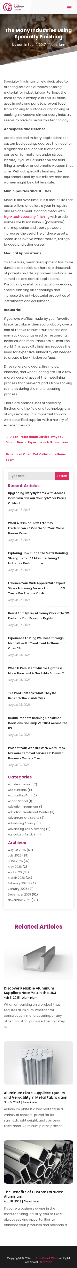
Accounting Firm (20, 795)
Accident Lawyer (20, 784)
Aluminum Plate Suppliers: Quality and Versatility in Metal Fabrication (35, 1095)
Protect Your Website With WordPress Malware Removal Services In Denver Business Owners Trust (36, 753)
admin (22, 44)
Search (62, 476)
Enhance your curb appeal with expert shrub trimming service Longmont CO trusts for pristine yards (37, 588)
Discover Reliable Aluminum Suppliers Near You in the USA (30, 990)
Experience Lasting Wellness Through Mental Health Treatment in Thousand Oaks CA (37, 643)
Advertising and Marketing (26, 829)
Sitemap (46, 1262)
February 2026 (18, 883)
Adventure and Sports (23, 818)
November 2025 (19, 900)
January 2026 (17, 889)
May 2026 (15, 867)
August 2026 (17, 850)
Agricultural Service (22, 834)
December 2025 (19, 894)
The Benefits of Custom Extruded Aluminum (33, 1194)
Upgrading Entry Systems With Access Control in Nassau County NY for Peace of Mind (37, 498)
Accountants (17, 790)
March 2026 (16, 878)
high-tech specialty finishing (26, 216)
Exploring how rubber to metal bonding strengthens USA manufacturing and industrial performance (38, 558)
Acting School (18, 801)
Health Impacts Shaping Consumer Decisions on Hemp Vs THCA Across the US (38, 723)
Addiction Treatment (23, 807)
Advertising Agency (22, 823)
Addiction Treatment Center (28, 812)
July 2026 (14, 855)
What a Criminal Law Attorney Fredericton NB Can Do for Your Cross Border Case (36, 528)
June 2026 (15, 861)
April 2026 (15, 872)
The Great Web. (47, 1258)
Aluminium (56, 44)
